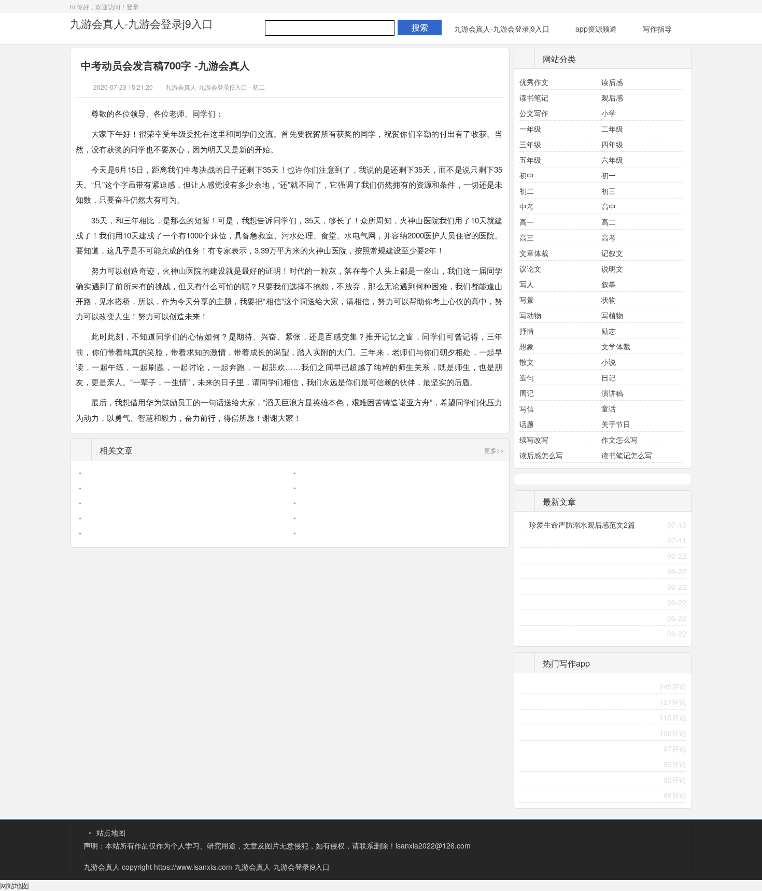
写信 (526, 408)
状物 (608, 299)
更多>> (494, 450)
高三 (526, 237)
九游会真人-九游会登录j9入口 (141, 23)
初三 (608, 191)
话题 (526, 424)
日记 (608, 377)
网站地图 (14, 885)
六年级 (612, 159)
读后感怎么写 (541, 455)
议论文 (530, 268)
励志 (608, 331)
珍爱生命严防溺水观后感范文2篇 (582, 524)
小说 (608, 362)
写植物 (612, 315)
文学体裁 (615, 346)
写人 (526, 284)
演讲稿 (612, 393)
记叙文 (612, 253)
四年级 (612, 144)
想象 (526, 346)
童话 (608, 408)
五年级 (530, 159)
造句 (526, 377)
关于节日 (615, 424)
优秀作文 (533, 82)
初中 (526, 175)
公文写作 (533, 113)
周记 (526, 393)
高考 (608, 237)
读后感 (612, 82)
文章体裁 (533, 253)
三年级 (530, 144)
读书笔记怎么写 (626, 455)
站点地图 (110, 832)
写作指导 (657, 28)
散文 (526, 362)
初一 (608, 175)
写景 (526, 299)
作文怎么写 (619, 439)
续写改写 (533, 439)
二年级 (612, 128)
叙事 (608, 284)
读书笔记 (533, 97)
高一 (526, 222)
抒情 (526, 331)
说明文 (612, 268)
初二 (258, 86)
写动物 (530, 315)
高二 (608, 222)
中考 (526, 206)
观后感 (612, 97)
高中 (608, 206)
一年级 (530, 128)
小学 (608, 113)
